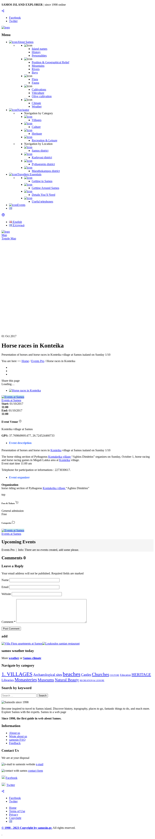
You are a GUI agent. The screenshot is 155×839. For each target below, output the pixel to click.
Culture (36, 126)
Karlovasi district (42, 157)
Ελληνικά (18, 225)
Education (125, 675)
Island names (39, 48)
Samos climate (32, 658)
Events (21, 204)
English (17, 221)
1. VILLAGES (17, 674)
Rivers (36, 69)
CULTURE (114, 675)
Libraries (8, 680)
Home (25, 361)
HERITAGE (141, 674)
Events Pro (37, 361)
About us (14, 733)
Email (5, 587)
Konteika (55, 450)
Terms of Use (17, 811)
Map (4, 235)
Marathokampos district (46, 171)
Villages (36, 120)
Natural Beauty (67, 680)
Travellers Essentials (29, 174)
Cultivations (39, 89)
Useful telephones (42, 201)
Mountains (38, 65)
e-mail (39, 764)
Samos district (40, 150)
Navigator (23, 109)
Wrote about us (18, 736)
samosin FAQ (17, 739)
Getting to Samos (42, 181)
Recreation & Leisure (44, 140)
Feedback (15, 743)
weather (14, 658)
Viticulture (38, 92)
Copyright (15, 818)
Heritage (37, 133)
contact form (35, 770)
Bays (35, 72)
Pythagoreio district (43, 164)
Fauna (35, 82)
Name (5, 580)
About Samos (25, 42)
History (36, 52)
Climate (36, 103)
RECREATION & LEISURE (92, 680)
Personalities (39, 55)
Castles (86, 675)
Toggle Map (9, 238)
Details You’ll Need (43, 194)
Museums (46, 679)
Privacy (13, 814)
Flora (35, 79)
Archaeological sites (47, 675)
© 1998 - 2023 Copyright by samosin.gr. (27, 827)
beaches (71, 674)
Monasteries (26, 679)
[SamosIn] (6, 27)
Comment (9, 621)
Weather (37, 106)
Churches (100, 674)
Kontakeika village (59, 456)
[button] (3, 215)
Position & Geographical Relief (50, 62)
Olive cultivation (42, 96)
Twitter (10, 785)
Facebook (11, 777)
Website (6, 594)
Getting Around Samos (45, 188)
